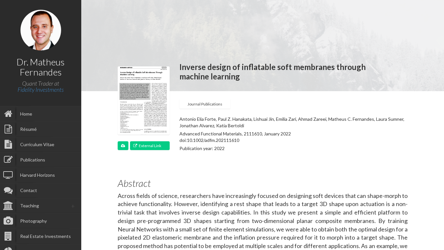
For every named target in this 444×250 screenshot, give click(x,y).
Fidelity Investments (41, 89)
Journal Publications (205, 104)
